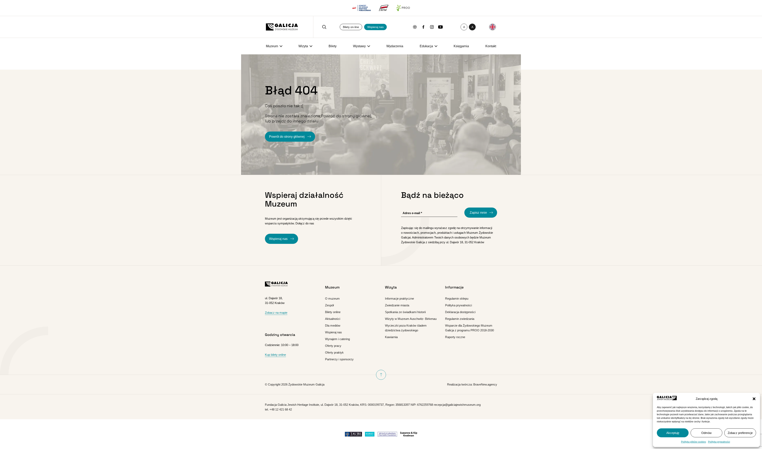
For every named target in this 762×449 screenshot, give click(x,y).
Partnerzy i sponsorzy (339, 359)
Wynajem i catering (337, 339)
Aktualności (332, 318)
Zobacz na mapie (276, 312)
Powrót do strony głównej (287, 136)
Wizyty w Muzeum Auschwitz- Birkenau (411, 318)
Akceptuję (672, 433)
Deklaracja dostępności (460, 312)
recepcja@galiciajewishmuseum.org (457, 404)
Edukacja (426, 46)
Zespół (329, 305)
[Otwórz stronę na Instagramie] (432, 27)
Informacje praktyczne (399, 298)
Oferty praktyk (334, 352)
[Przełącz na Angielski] (492, 27)
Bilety (333, 46)
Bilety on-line (351, 27)
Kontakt (490, 46)
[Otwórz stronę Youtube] (440, 27)
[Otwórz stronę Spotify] (415, 27)
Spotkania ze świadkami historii (405, 312)
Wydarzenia (394, 46)
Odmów (706, 433)
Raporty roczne (455, 337)
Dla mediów (332, 325)
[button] (754, 399)
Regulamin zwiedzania (459, 318)
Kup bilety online (275, 354)
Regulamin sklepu (456, 298)
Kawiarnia (391, 337)
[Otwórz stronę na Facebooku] (423, 27)
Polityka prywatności (719, 441)
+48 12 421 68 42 (280, 409)
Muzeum (272, 46)
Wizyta (303, 46)
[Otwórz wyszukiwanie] (324, 27)
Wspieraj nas (375, 27)
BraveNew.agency (485, 384)
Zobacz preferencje (740, 433)
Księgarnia (461, 46)
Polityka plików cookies (693, 441)
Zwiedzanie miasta (397, 305)
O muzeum (332, 298)
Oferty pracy (333, 345)
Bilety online (333, 312)
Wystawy (359, 46)
